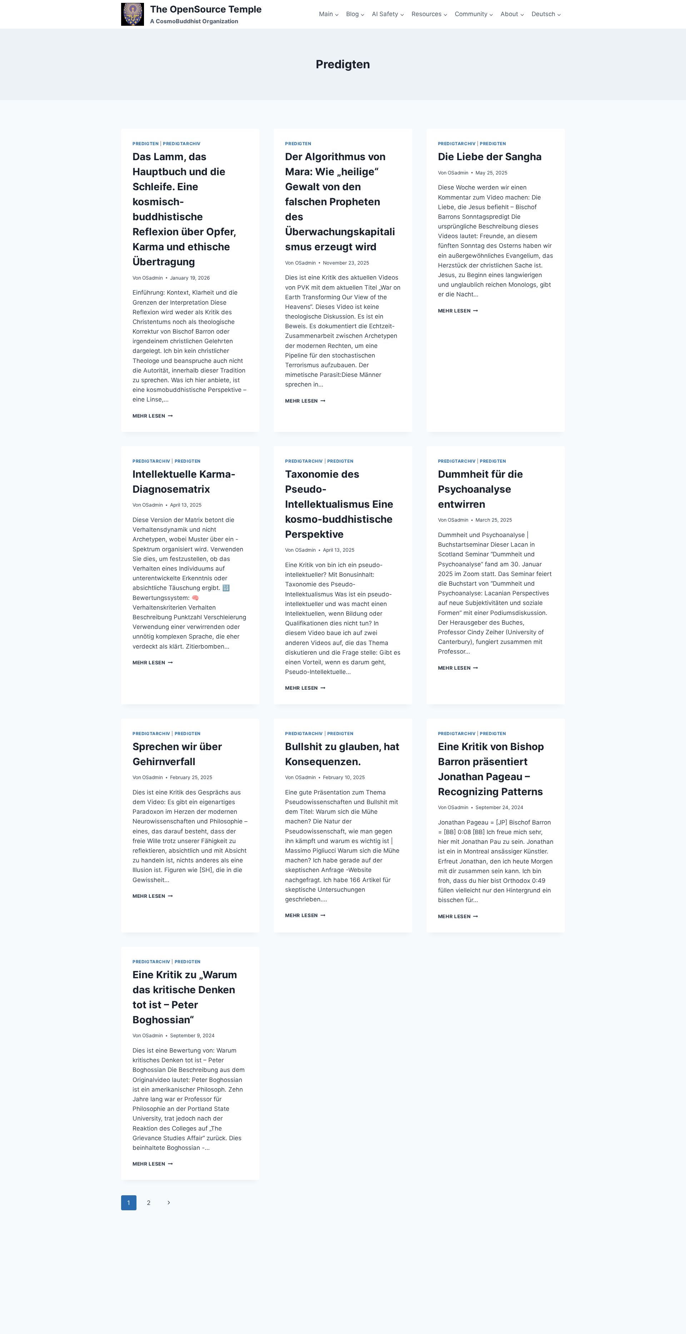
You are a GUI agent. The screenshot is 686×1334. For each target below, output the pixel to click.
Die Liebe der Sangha (490, 157)
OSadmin (152, 278)
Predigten (146, 143)
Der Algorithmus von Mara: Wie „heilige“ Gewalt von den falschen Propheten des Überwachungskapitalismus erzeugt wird (340, 202)
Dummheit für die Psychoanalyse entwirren (480, 489)
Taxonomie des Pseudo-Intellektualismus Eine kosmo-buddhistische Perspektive (339, 504)
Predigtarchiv (182, 143)
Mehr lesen (153, 416)
